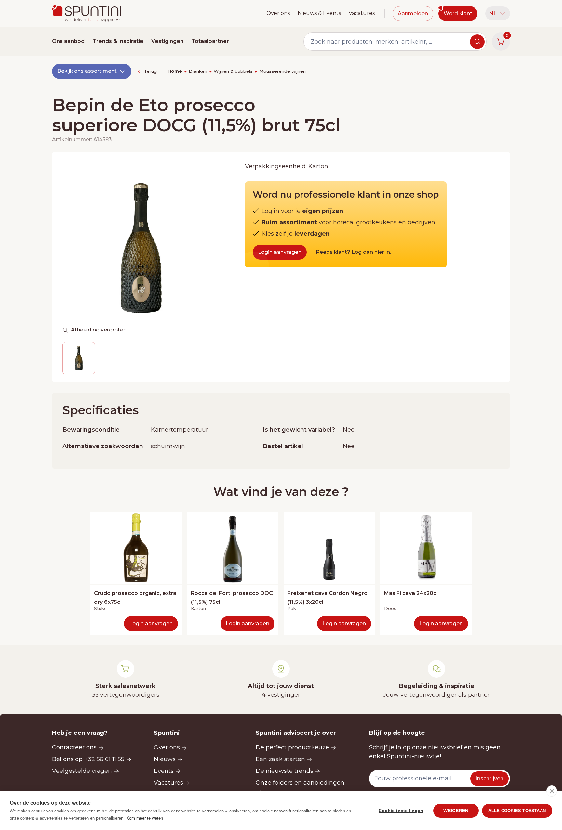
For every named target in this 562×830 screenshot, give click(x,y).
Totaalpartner (210, 41)
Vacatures (362, 13)
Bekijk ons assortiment (87, 71)
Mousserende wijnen (282, 71)
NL (493, 13)
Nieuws (165, 759)
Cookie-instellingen (401, 810)
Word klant (458, 13)
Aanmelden (413, 13)
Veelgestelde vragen (82, 770)
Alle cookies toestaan (517, 810)
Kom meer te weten (144, 818)
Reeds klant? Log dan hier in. (353, 252)
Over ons (278, 13)
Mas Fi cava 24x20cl (411, 593)
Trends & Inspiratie (117, 41)
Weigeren (455, 810)
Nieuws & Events (319, 13)
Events (164, 770)
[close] (551, 791)
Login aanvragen (279, 252)
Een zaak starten (280, 759)
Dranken (198, 71)
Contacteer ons (74, 747)
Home (174, 71)
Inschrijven (489, 778)
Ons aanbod (68, 41)
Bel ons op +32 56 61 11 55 (88, 759)
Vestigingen (167, 41)
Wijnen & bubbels (233, 71)
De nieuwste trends (284, 770)
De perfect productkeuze (292, 747)
